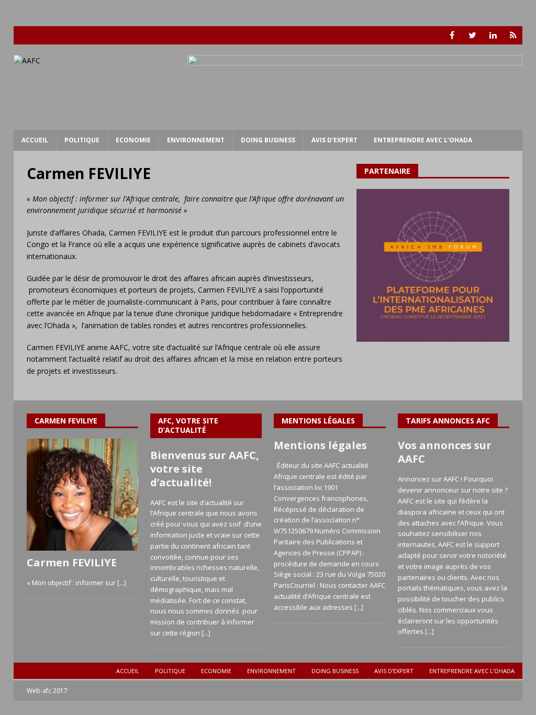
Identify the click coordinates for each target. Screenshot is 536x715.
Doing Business (268, 140)
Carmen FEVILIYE (72, 562)
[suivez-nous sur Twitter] (472, 35)
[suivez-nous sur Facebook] (452, 35)
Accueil (34, 140)
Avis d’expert (334, 140)
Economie (133, 140)
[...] (121, 582)
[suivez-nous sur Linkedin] (493, 35)
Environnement (196, 140)
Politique (81, 140)
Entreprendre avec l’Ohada (423, 140)
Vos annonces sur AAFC (445, 452)
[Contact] (513, 35)
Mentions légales (320, 445)
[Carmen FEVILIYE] (82, 494)
